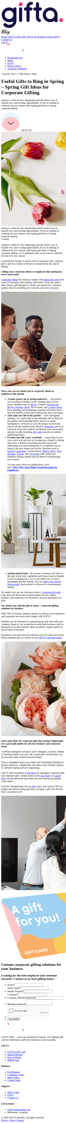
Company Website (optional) (21, 997)
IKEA (34, 404)
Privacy (5, 1120)
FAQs (10, 1095)
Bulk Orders (13, 1077)
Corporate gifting (9, 279)
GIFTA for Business (36, 37)
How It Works (14, 1057)
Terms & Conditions (17, 68)
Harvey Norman (15, 407)
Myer (26, 407)
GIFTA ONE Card (16, 1052)
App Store (45, 775)
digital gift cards (51, 279)
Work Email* (13, 988)
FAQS (10, 63)
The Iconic (34, 454)
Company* (12, 994)
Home (4, 37)
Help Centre (13, 1092)
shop (33, 786)
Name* (10, 985)
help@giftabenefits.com (18, 1109)
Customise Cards (15, 1074)
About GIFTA (53, 37)
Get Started (14, 1019)
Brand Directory (15, 1054)
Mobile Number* (15, 991)
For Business (13, 1072)
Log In (4, 42)
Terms (12, 1120)
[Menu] (9, 43)
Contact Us (6, 39)
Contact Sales (14, 1080)
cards (51, 592)
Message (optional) (16, 1004)
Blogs (10, 60)
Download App (14, 57)
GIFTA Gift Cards (17, 37)
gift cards (37, 432)
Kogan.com (53, 404)
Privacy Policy (14, 66)
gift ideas (31, 773)
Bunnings (49, 426)
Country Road (55, 407)
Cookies (20, 1120)
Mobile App (13, 1060)
